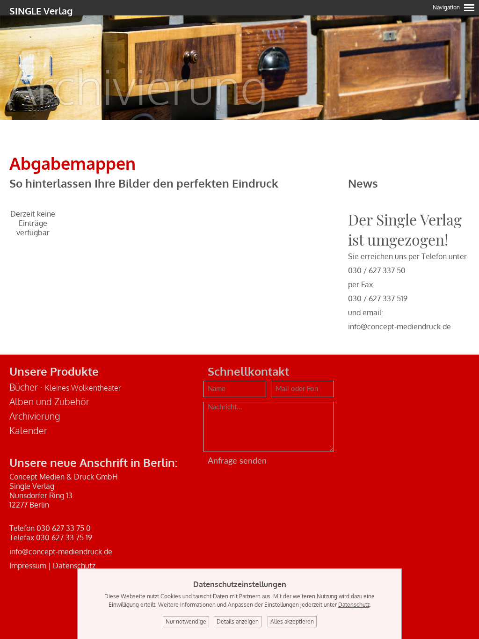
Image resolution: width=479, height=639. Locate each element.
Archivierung (34, 416)
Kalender (28, 430)
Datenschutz (74, 565)
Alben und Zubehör (49, 401)
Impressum (27, 565)
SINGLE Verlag (41, 11)
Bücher (23, 387)
